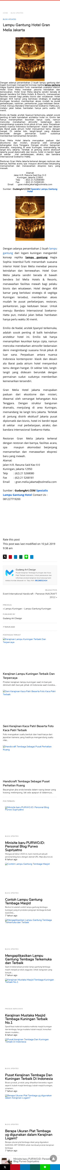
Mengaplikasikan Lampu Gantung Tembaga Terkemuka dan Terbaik (28, 959)
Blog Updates (17, 13)
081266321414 (41, 580)
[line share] (26, 557)
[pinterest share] (10, 557)
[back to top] (53, 1158)
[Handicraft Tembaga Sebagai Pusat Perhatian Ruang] (30, 761)
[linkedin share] (15, 557)
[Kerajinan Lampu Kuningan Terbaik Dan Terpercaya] (30, 654)
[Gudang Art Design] (16, 5)
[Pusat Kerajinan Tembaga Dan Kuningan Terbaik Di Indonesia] (30, 1051)
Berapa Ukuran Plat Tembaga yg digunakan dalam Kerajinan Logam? (28, 1135)
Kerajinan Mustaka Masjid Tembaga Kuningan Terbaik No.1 (26, 1019)
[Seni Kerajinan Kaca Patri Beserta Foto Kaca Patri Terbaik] (30, 706)
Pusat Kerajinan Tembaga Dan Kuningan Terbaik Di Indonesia (29, 1077)
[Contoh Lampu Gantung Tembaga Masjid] (30, 876)
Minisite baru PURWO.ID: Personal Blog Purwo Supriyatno (25, 846)
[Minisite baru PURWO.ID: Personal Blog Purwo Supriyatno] (30, 819)
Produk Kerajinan (14, 1009)
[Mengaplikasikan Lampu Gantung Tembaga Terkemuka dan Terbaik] (30, 932)
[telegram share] (31, 557)
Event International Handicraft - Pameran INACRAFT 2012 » (30, 595)
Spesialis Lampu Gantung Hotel (42, 190)
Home (5, 13)
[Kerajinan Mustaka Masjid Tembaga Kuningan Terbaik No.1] (30, 992)
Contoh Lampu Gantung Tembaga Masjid (23, 901)
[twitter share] (5, 557)
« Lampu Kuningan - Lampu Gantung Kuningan (27, 608)
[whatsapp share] (20, 557)
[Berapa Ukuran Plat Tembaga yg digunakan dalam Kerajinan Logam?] (30, 1107)
